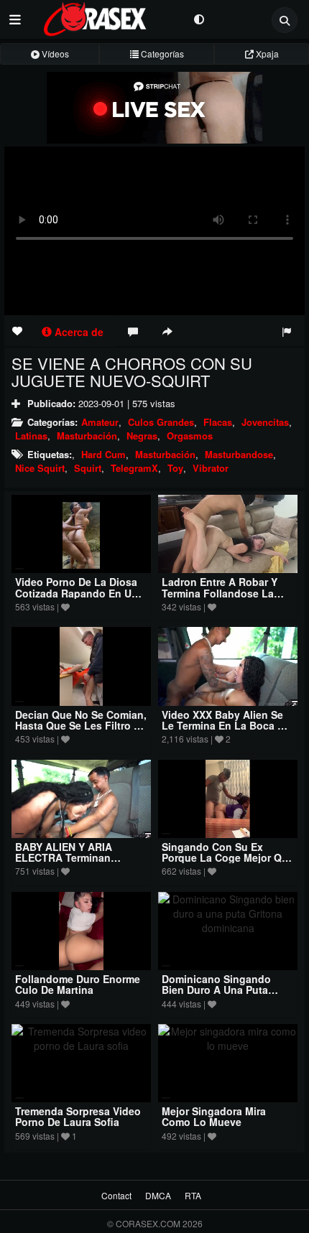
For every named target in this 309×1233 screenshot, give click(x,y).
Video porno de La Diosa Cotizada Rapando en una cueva (79, 592)
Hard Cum (103, 454)
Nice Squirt (40, 468)
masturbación (165, 454)
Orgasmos (190, 435)
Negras (141, 435)
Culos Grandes (161, 422)
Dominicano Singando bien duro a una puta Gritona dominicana (216, 990)
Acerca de (77, 332)
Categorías (161, 53)
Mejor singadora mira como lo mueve (214, 1116)
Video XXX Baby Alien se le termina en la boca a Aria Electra (223, 725)
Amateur (100, 422)
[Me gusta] (17, 330)
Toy (175, 468)
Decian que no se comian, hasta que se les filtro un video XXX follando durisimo (81, 731)
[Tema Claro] (198, 18)
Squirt (87, 468)
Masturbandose (239, 454)
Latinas (31, 435)
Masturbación (87, 435)
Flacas (217, 422)
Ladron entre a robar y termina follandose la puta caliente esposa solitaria (219, 598)
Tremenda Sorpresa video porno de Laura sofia (78, 1116)
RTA (193, 1195)
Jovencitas (265, 422)
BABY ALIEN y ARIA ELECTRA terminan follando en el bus (63, 857)
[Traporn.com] (107, 16)
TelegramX (134, 468)
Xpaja (266, 53)
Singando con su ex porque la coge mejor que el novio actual (228, 857)
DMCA (158, 1195)
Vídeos (54, 53)
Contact (116, 1195)
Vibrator (211, 468)
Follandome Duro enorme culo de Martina (77, 984)
